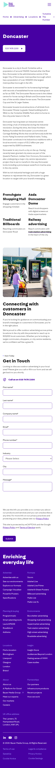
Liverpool (7, 658)
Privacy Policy (42, 518)
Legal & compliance (37, 749)
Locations (33, 17)
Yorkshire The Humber (46, 17)
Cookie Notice (9, 758)
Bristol (6, 670)
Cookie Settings (35, 758)
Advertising (18, 17)
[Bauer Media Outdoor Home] (9, 4)
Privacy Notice (35, 754)
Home (6, 17)
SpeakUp (7, 754)
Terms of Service (27, 527)
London (6, 666)
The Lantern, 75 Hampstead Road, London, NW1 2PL (11, 722)
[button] (49, 4)
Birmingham (8, 654)
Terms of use (9, 749)
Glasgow (7, 662)
